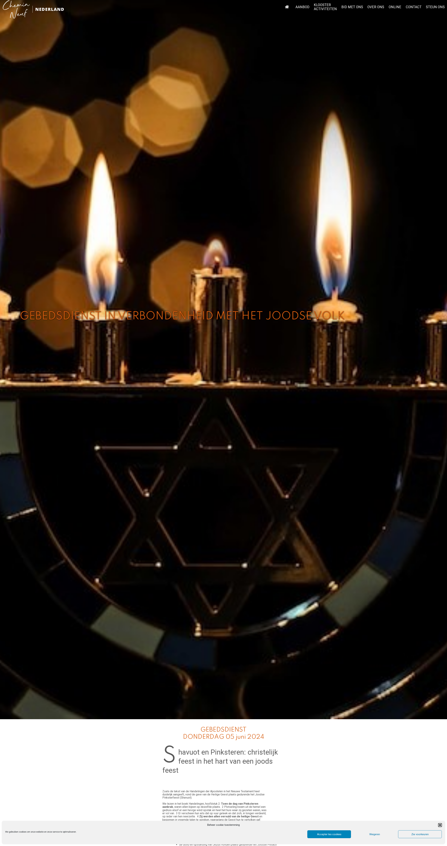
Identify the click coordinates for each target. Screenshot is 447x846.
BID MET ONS (352, 7)
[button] (440, 825)
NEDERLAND (49, 9)
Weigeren (374, 834)
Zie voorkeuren (420, 834)
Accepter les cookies (329, 834)
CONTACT (414, 7)
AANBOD (302, 7)
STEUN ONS (435, 7)
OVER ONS (375, 7)
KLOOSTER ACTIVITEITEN (325, 7)
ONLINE (395, 7)
